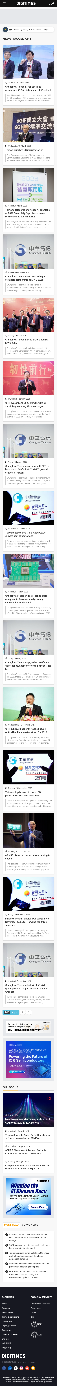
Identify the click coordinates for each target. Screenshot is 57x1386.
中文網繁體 (6, 1343)
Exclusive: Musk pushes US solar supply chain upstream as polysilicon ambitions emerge (28, 1237)
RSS (32, 1317)
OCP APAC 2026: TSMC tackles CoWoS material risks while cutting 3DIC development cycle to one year (27, 1274)
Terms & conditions (10, 1317)
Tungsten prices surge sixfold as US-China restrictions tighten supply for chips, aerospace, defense (29, 1256)
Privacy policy (8, 1321)
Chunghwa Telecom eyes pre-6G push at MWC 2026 (27, 341)
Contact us (6, 1330)
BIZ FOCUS (10, 1087)
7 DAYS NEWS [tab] (30, 1225)
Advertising (6, 1308)
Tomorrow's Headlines (40, 1303)
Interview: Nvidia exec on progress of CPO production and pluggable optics (29, 1265)
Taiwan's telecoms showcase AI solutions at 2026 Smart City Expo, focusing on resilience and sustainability (27, 213)
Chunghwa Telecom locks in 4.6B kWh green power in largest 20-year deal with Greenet (26, 988)
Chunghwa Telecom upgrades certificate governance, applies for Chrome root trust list (28, 665)
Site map (6, 1339)
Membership (7, 1312)
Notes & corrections (10, 1334)
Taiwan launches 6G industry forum (24, 150)
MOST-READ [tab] (11, 1225)
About (4, 1303)
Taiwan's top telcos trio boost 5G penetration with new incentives (23, 794)
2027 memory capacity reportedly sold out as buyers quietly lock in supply (30, 1246)
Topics (33, 1312)
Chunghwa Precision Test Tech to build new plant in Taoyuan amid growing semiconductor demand (26, 599)
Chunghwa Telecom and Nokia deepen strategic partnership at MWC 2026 (25, 278)
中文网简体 (6, 1347)
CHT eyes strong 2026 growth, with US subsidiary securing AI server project (25, 405)
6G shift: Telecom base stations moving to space (28, 857)
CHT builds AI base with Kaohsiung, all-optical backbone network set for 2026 (26, 730)
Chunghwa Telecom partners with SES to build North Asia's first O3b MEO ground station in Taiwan (27, 469)
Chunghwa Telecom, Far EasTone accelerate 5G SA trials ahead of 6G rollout (28, 88)
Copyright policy (9, 1325)
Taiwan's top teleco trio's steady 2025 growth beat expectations (25, 534)
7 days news (35, 1308)
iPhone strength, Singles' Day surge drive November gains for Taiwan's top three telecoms (27, 922)
